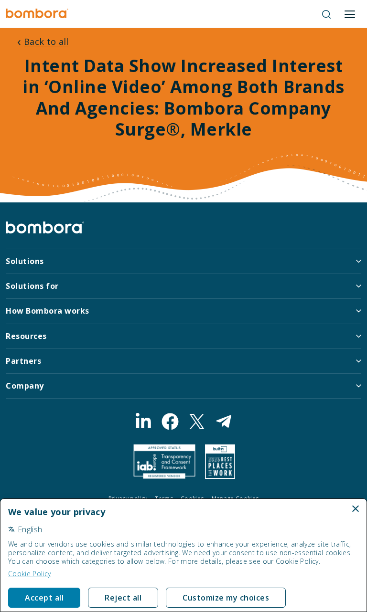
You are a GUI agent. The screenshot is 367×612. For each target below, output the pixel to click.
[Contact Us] (223, 421)
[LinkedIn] (143, 421)
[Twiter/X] (196, 421)
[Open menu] (349, 14)
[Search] (326, 14)
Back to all (46, 41)
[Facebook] (170, 421)
